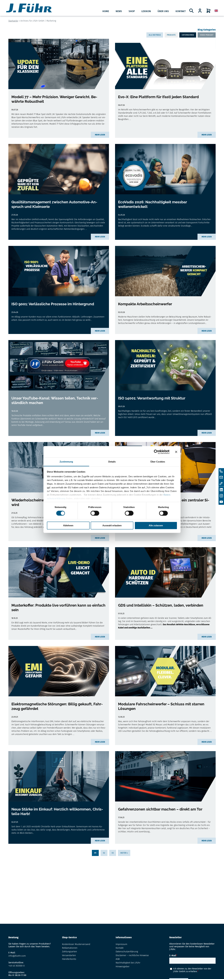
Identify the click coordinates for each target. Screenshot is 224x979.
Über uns (163, 11)
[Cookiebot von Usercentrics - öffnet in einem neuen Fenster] (156, 452)
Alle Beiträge (155, 35)
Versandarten (69, 955)
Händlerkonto (69, 959)
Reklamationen (69, 947)
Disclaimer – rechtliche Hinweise (132, 955)
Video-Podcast (206, 35)
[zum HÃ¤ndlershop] (199, 10)
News (119, 11)
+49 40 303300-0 (16, 965)
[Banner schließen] (176, 452)
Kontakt (181, 11)
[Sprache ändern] (216, 10)
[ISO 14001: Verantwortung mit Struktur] (165, 365)
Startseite (13, 21)
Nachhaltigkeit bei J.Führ (128, 962)
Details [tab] (112, 461)
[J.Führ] (29, 8)
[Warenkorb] (208, 10)
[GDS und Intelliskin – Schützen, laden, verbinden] (165, 572)
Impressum (121, 944)
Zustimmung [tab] (66, 461)
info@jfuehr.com (17, 955)
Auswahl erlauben (112, 525)
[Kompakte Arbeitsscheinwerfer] (165, 271)
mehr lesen (100, 135)
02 (104, 853)
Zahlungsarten (69, 951)
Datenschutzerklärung (127, 951)
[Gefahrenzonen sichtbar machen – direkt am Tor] (165, 776)
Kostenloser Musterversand (76, 944)
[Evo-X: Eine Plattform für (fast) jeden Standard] (165, 64)
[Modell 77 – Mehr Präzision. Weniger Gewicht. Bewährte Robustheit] (58, 64)
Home (105, 11)
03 (113, 853)
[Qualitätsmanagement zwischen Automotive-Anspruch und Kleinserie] (58, 169)
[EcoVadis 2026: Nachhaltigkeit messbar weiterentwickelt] (165, 169)
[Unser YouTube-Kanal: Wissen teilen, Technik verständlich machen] (58, 365)
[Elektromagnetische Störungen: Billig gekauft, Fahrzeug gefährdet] (58, 671)
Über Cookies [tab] (157, 461)
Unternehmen (188, 35)
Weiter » (124, 853)
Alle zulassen (156, 525)
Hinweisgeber (123, 966)
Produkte (171, 35)
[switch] (95, 513)
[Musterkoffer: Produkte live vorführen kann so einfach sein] (58, 572)
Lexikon (146, 11)
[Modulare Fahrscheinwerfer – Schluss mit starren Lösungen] (165, 671)
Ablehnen (68, 525)
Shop (132, 11)
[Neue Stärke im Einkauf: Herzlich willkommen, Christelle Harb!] (58, 776)
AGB (118, 959)
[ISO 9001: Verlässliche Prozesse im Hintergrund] (58, 271)
